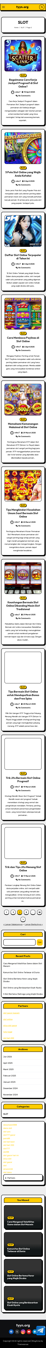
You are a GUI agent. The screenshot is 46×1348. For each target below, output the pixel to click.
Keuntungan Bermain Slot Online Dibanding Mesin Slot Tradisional (23, 606)
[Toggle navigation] (3, 7)
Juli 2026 (7, 1057)
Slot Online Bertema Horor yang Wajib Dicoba (20, 1277)
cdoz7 (17, 92)
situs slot (7, 1159)
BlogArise (36, 1341)
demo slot (7, 1128)
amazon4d (8, 1169)
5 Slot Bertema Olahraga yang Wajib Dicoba (23, 994)
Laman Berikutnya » (34, 924)
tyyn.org (22, 7)
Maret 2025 (8, 1069)
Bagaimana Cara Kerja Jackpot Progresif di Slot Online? (23, 83)
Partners (11, 1178)
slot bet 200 (8, 1038)
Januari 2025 (9, 1082)
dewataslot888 (10, 1125)
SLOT (23, 75)
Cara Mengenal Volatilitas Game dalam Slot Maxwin (20, 1223)
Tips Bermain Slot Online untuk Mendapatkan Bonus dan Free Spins (23, 695)
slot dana (7, 1172)
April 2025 (8, 1063)
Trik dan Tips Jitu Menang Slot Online (23, 868)
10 (39, 912)
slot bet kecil (9, 1142)
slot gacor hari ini (11, 1155)
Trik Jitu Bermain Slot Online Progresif (23, 779)
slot (5, 1165)
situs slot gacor (10, 1025)
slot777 (6, 1149)
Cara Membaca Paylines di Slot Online (23, 339)
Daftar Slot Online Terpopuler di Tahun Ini (23, 256)
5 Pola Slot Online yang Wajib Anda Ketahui (23, 174)
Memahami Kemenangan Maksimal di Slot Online (23, 425)
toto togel (7, 1032)
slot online (8, 1019)
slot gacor (7, 1162)
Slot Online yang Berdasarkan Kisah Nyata (22, 988)
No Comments (24, 96)
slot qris (6, 1132)
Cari (23, 934)
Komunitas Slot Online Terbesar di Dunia (21, 972)
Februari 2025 (9, 1076)
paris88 (6, 1138)
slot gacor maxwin (11, 1013)
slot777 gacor (9, 1135)
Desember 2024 (10, 1088)
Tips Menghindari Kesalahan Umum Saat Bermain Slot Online (23, 513)
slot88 (6, 1152)
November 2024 (10, 1095)
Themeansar (22, 1344)
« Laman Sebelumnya (12, 924)
